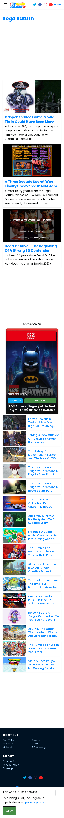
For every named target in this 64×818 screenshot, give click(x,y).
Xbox (35, 743)
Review (36, 740)
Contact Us (9, 761)
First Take (8, 740)
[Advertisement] (32, 54)
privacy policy (34, 802)
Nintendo (8, 747)
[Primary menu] (5, 4)
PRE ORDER (40, 400)
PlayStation (9, 743)
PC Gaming (39, 747)
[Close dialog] (58, 793)
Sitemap (8, 768)
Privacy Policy (11, 764)
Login (57, 4)
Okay (9, 811)
